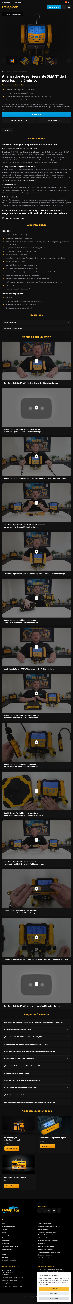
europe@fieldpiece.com (9, 1283)
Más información (43, 1284)
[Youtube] (54, 1210)
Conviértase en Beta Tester (10, 1246)
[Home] (3, 71)
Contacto (5, 1257)
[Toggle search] (64, 7)
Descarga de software (14, 217)
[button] (54, 1298)
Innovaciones (6, 1240)
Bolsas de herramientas (44, 1258)
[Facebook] (39, 1210)
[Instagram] (44, 1210)
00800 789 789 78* (18, 1277)
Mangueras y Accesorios (44, 1255)
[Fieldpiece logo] (10, 1210)
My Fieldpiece (6, 2)
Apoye (4, 1254)
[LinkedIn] (49, 1210)
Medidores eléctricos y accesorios (47, 1240)
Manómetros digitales (21, 71)
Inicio (3, 1223)
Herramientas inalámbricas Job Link (48, 1226)
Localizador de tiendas (9, 1260)
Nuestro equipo (7, 1235)
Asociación (5, 1243)
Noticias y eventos (7, 1249)
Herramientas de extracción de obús (48, 1252)
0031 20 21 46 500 (12, 1280)
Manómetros (41, 1243)
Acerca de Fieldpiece (8, 1226)
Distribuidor (18, 2)
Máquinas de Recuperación (45, 1235)
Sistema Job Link (43, 1229)
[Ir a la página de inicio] (10, 7)
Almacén (4, 1238)
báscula (58, 210)
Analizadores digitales (44, 1223)
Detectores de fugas (43, 1238)
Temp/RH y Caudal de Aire (45, 1246)
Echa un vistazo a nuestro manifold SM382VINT (20, 180)
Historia (4, 1229)
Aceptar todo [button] (54, 1288)
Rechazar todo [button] (54, 1293)
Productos (9, 71)
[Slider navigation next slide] (69, 61)
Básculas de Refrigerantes (45, 1249)
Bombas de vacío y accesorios (46, 1232)
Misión (4, 1232)
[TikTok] (59, 1210)
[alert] (54, 1287)
